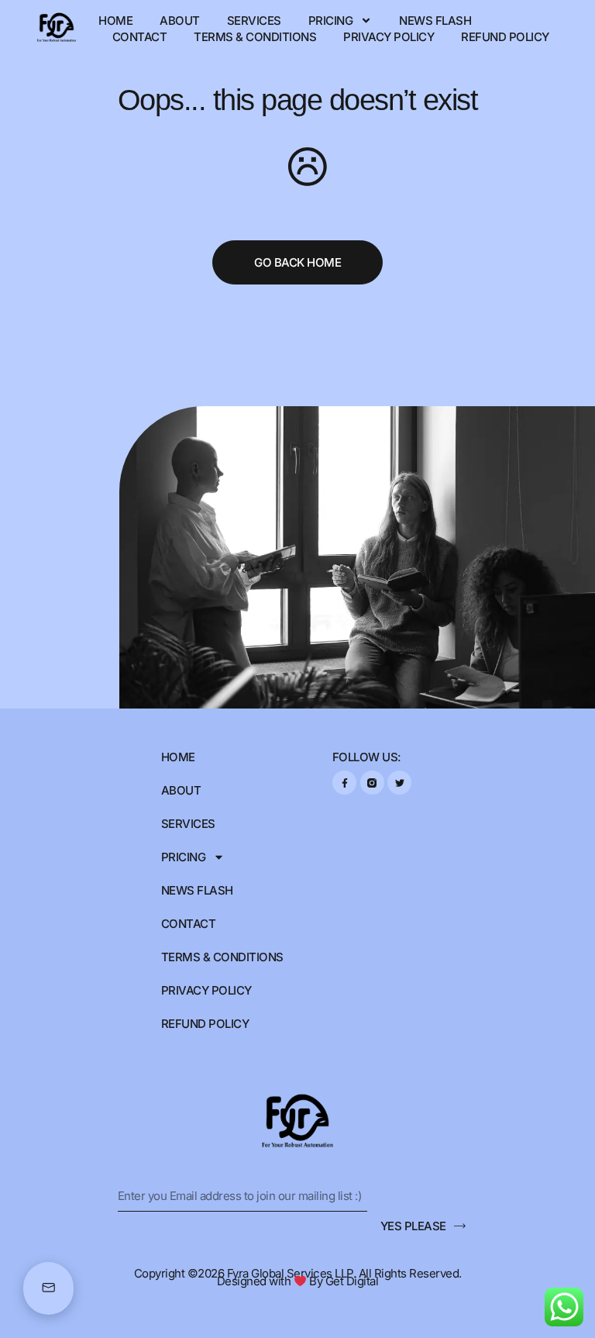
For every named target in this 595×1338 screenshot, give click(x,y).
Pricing (330, 20)
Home (115, 20)
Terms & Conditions (255, 36)
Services (254, 20)
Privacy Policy (388, 36)
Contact (139, 36)
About (180, 20)
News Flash (435, 20)
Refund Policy (505, 36)
